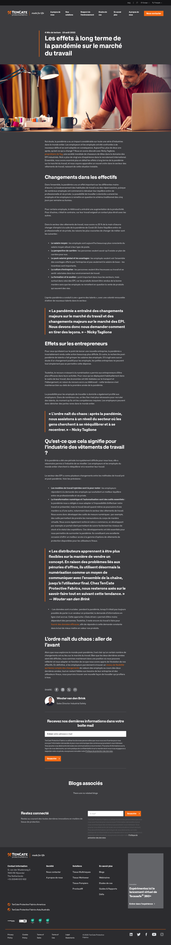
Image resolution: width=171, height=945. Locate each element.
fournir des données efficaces (65, 624)
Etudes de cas (103, 13)
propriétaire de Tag (54, 154)
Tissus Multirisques (82, 872)
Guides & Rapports (108, 888)
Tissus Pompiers (80, 883)
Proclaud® (78, 888)
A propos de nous (134, 13)
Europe (145, 3)
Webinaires (104, 877)
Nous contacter (153, 13)
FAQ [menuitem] (129, 3)
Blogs (101, 872)
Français (157, 3)
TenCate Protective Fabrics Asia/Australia (31, 909)
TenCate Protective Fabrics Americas (28, 904)
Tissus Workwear (81, 877)
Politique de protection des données (99, 751)
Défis (101, 894)
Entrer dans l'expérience (141, 904)
